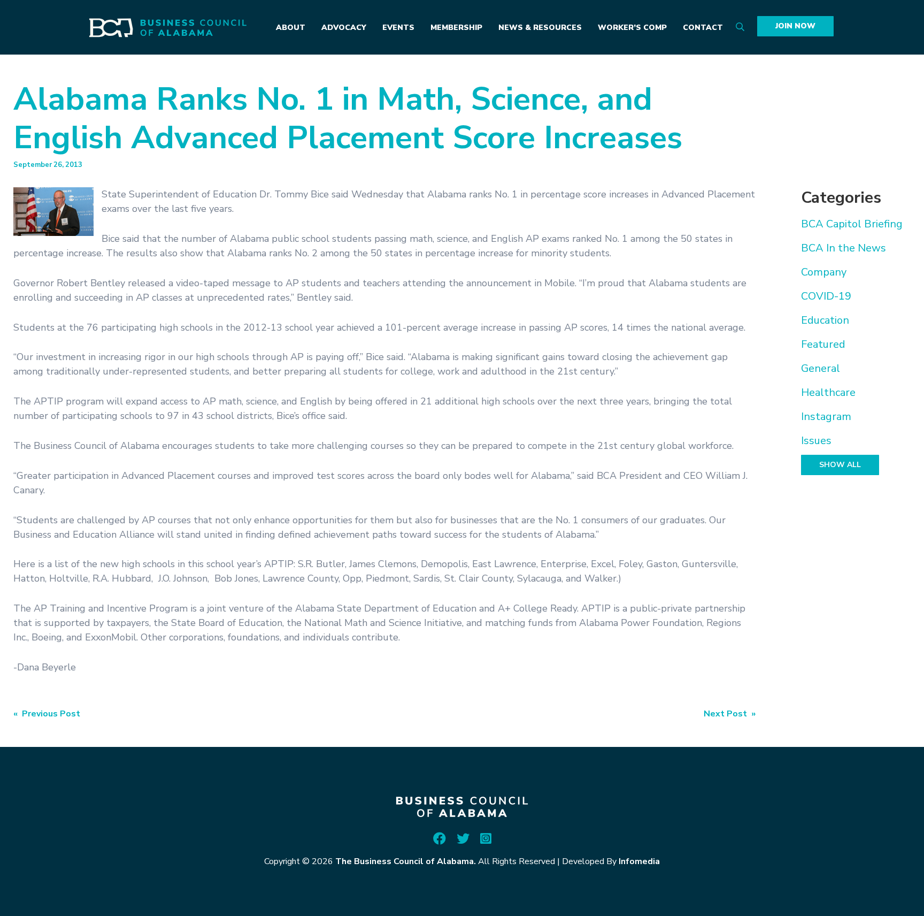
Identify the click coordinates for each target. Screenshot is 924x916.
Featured (823, 344)
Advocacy (343, 27)
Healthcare (828, 392)
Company (823, 272)
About (290, 27)
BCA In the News (843, 248)
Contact (703, 27)
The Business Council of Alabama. (405, 861)
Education (825, 320)
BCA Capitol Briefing (852, 224)
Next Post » (730, 714)
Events (398, 27)
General (820, 368)
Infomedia (639, 861)
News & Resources (540, 27)
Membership (456, 27)
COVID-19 (826, 296)
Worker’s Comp (632, 27)
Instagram (826, 416)
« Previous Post (46, 714)
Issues (816, 440)
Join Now (795, 26)
